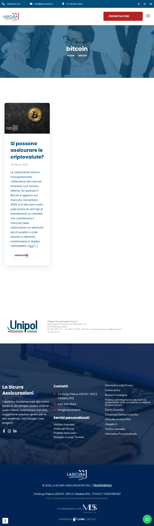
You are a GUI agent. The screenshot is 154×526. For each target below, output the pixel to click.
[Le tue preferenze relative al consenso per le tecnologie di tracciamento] (5, 521)
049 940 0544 (67, 404)
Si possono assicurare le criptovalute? (27, 150)
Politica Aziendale (115, 429)
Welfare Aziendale (64, 424)
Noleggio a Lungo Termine (69, 437)
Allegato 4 (111, 424)
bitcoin (82, 55)
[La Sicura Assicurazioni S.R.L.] (11, 17)
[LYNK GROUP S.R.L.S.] (77, 519)
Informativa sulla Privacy (119, 385)
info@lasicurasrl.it (44, 4)
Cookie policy (112, 390)
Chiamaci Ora (13, 4)
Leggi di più (21, 255)
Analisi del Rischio (64, 429)
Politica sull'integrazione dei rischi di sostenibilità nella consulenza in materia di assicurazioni (127, 402)
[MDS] (77, 508)
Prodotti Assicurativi (65, 433)
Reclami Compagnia (116, 395)
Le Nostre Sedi (74, 4)
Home (70, 55)
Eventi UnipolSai (114, 410)
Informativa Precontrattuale (121, 434)
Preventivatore (119, 16)
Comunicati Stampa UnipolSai (121, 414)
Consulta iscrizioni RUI (118, 419)
